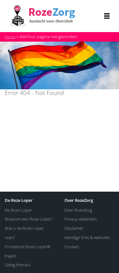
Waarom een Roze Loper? (28, 219)
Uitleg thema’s (17, 265)
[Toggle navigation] (107, 16)
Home (10, 36)
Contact (71, 246)
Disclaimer (73, 228)
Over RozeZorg (78, 210)
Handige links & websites (87, 237)
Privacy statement (80, 219)
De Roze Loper (18, 210)
